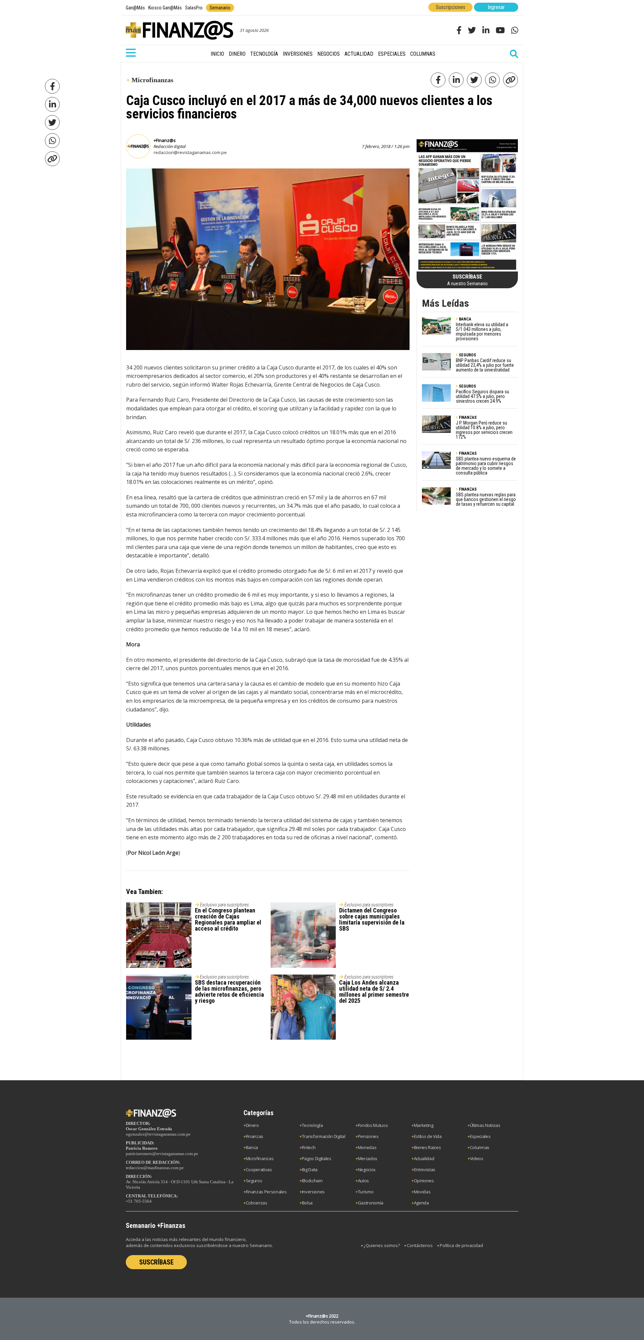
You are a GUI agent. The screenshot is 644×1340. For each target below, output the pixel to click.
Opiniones (424, 1181)
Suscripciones (450, 7)
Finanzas (254, 1136)
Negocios (328, 54)
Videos (476, 1158)
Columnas (422, 54)
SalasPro (194, 7)
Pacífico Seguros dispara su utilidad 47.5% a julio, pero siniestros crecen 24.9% (482, 396)
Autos (363, 1181)
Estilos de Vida (428, 1136)
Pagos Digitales (316, 1158)
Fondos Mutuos (373, 1125)
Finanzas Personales (266, 1192)
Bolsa (307, 1203)
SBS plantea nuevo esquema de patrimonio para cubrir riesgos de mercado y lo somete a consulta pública (486, 466)
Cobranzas (256, 1203)
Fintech (309, 1147)
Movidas (422, 1192)
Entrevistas (424, 1170)
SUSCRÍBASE (156, 1262)
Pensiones (368, 1136)
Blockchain (312, 1181)
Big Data (310, 1170)
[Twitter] (52, 122)
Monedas (367, 1147)
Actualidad (358, 54)
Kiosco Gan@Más (165, 7)
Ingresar (496, 7)
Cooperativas (259, 1170)
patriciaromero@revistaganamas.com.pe (162, 1153)
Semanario (220, 7)
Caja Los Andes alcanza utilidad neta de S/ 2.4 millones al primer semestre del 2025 (374, 991)
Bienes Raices (427, 1147)
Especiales (392, 54)
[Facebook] (52, 86)
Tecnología (264, 54)
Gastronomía (370, 1203)
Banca (252, 1147)
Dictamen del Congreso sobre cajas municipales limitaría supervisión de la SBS (372, 919)
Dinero (237, 54)
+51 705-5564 (139, 1201)
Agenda (421, 1203)
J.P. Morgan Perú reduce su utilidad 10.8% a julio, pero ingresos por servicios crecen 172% (484, 430)
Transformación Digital (323, 1136)
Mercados (367, 1158)
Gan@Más (135, 7)
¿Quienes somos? (382, 1245)
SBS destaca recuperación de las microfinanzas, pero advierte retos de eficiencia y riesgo (229, 991)
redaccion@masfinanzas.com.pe (155, 1167)
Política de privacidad (461, 1245)
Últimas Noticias (485, 1125)
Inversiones (298, 54)
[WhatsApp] (52, 140)
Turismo (366, 1192)
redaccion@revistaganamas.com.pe (190, 152)
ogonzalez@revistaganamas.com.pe (158, 1134)
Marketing (423, 1125)
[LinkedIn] (52, 104)
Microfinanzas (260, 1158)
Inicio (217, 54)
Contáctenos (420, 1245)
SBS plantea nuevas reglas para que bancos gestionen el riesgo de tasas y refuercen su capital (486, 499)
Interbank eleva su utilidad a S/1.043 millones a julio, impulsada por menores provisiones (482, 331)
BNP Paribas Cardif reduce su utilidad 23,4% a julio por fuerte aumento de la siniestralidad (485, 365)
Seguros (254, 1181)
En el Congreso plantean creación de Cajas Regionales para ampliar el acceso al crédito (228, 919)
